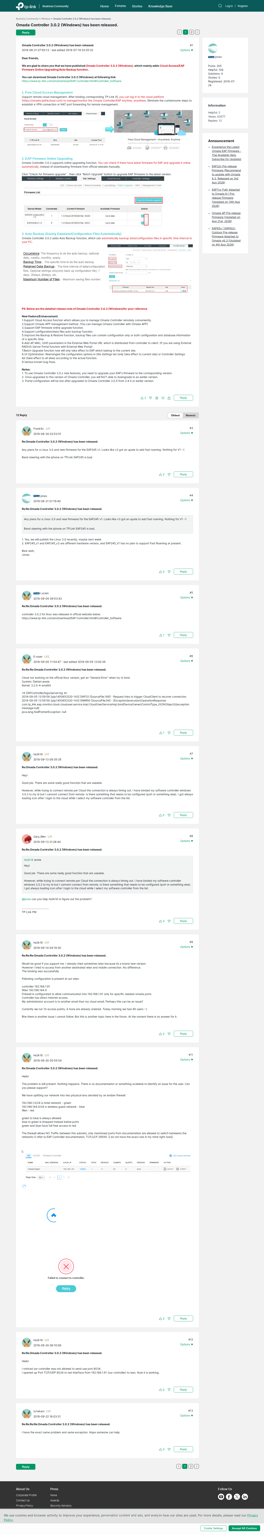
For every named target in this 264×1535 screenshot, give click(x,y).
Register (243, 6)
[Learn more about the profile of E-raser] (27, 658)
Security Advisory (61, 1505)
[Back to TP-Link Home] (26, 6)
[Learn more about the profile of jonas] (27, 498)
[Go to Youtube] (221, 1497)
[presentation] (27, 431)
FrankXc (38, 428)
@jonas (26, 899)
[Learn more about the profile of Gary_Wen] (27, 838)
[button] (104, 6)
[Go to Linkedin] (245, 1497)
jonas (43, 495)
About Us (22, 1489)
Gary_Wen (39, 836)
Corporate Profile (26, 1495)
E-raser (38, 656)
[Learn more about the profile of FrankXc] (27, 431)
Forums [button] (120, 5)
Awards (54, 1500)
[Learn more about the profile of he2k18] (27, 756)
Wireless (45, 18)
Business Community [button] (56, 6)
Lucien (44, 593)
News (53, 1495)
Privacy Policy (24, 1505)
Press (54, 1489)
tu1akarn (38, 1411)
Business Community (27, 18)
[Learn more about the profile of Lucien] (27, 595)
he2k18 (38, 754)
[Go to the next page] (197, 32)
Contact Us (23, 1500)
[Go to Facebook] (229, 1497)
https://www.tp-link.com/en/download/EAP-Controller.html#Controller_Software (71, 81)
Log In (229, 6)
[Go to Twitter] (237, 1497)
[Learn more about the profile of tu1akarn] (27, 1413)
